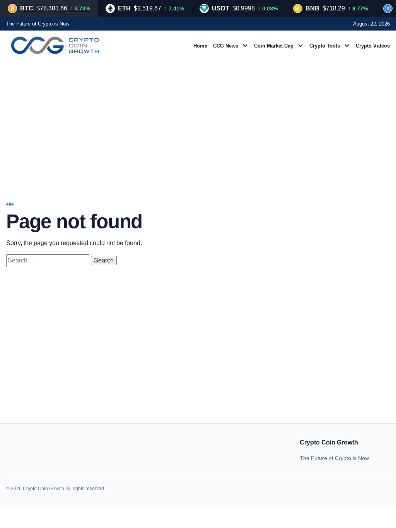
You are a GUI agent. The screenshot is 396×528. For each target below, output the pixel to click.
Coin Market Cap (274, 46)
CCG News (225, 46)
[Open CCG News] (245, 45)
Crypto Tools (324, 46)
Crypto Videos (373, 46)
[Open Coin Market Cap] (300, 45)
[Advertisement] (198, 124)
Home (200, 46)
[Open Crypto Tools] (347, 45)
